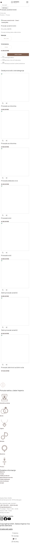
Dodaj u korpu (18, 54)
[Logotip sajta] (15, 2)
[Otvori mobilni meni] (28, 2)
